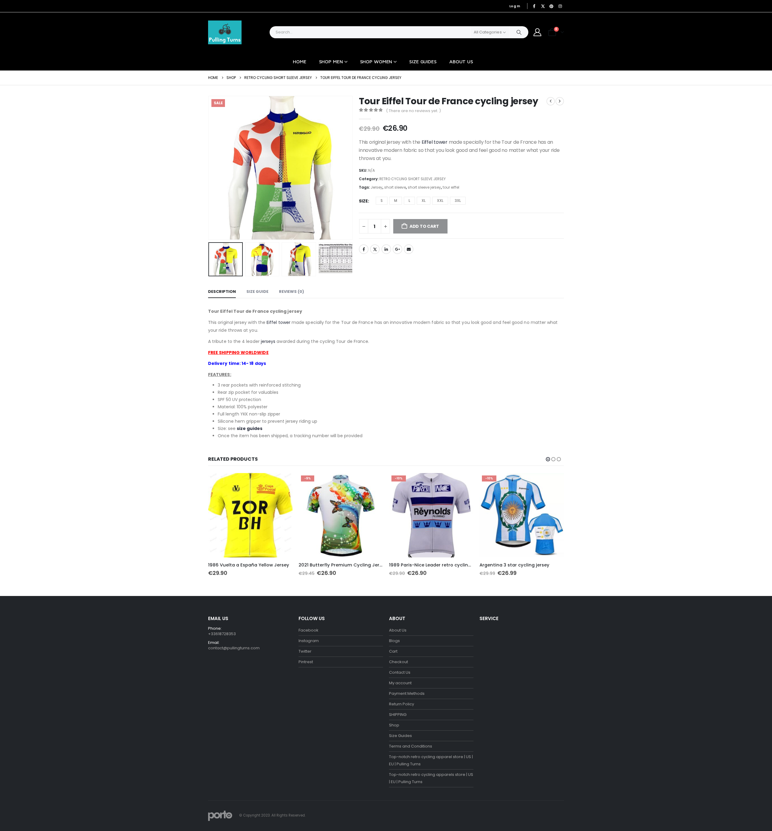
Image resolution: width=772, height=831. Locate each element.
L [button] (409, 200)
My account (400, 683)
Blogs (394, 641)
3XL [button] (458, 200)
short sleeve (395, 187)
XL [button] (424, 200)
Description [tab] (222, 291)
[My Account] (537, 32)
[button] (209, 167)
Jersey (376, 187)
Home (299, 61)
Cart (393, 651)
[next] (559, 101)
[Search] (519, 32)
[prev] (550, 101)
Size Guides (423, 61)
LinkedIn (386, 249)
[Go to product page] (250, 515)
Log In (514, 6)
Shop (394, 725)
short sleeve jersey (424, 187)
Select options (282, 483)
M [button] (395, 200)
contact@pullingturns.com (234, 648)
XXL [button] (440, 200)
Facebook (364, 249)
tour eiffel (451, 187)
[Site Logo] (225, 32)
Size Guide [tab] (257, 291)
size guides (249, 428)
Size (363, 201)
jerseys (268, 341)
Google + (397, 249)
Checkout (398, 662)
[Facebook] (534, 6)
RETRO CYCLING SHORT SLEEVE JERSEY (412, 178)
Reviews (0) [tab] (291, 291)
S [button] (382, 200)
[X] (543, 6)
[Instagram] (560, 6)
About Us (461, 61)
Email (408, 249)
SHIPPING (398, 714)
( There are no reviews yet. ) (413, 111)
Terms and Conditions (410, 746)
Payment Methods (407, 693)
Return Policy (401, 704)
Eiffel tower (435, 142)
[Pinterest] (551, 6)
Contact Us (399, 672)
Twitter (375, 249)
